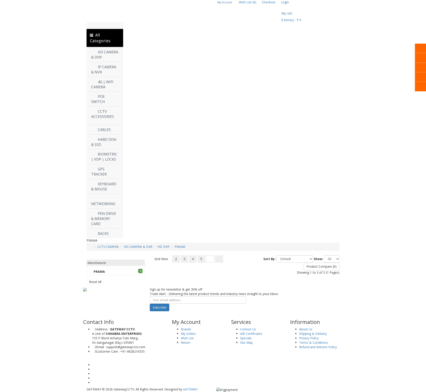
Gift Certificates (251, 333)
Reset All (95, 282)
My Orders (188, 333)
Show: (318, 259)
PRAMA (179, 246)
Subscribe (159, 307)
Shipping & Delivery (313, 333)
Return (185, 342)
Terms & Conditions (313, 342)
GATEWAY (190, 389)
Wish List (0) (247, 2)
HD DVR (163, 246)
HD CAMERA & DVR (138, 246)
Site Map (246, 342)
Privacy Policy (309, 338)
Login (285, 2)
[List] (210, 259)
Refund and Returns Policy (318, 347)
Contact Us (248, 329)
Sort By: (269, 259)
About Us (305, 329)
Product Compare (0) (321, 266)
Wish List (187, 338)
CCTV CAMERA (108, 246)
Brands (186, 329)
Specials (246, 338)
